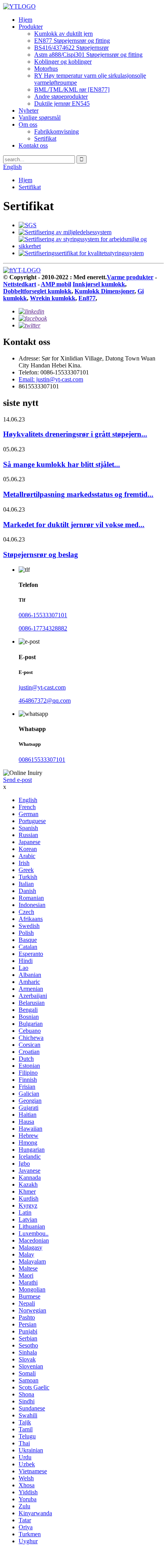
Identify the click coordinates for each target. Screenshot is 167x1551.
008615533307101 (42, 759)
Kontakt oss (33, 145)
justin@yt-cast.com (42, 687)
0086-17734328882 (43, 628)
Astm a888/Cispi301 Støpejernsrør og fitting (88, 54)
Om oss (28, 124)
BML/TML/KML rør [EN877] (72, 89)
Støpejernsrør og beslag (40, 554)
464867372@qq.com (45, 700)
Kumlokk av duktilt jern (63, 33)
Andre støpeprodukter (61, 96)
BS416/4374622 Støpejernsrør (71, 47)
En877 (87, 298)
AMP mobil (56, 284)
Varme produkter (130, 277)
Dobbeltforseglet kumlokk (37, 291)
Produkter (31, 26)
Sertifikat (45, 138)
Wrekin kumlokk (52, 298)
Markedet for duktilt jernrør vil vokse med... (73, 524)
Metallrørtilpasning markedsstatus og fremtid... (78, 494)
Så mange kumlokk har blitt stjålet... (61, 464)
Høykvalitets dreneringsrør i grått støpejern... (75, 434)
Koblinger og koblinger (63, 61)
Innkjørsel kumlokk (99, 284)
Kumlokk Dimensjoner (104, 291)
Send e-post (17, 779)
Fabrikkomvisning (56, 131)
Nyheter (28, 110)
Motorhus (46, 68)
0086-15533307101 (43, 615)
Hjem (25, 19)
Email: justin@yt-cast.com (51, 379)
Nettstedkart (19, 284)
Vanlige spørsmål (40, 117)
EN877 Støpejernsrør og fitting (72, 40)
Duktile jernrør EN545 (62, 103)
